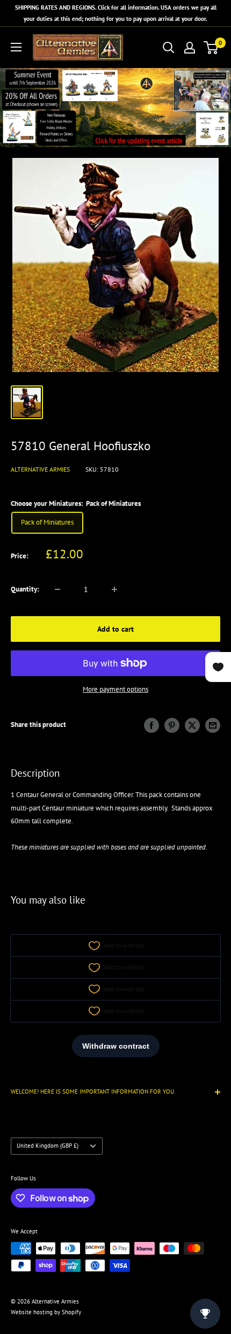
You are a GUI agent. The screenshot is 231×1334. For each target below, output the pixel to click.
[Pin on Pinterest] (171, 725)
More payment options (115, 689)
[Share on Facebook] (151, 725)
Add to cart (115, 629)
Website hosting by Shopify (46, 1312)
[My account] (189, 48)
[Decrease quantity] (57, 589)
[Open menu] (16, 47)
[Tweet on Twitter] (192, 725)
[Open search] (169, 48)
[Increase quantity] (114, 589)
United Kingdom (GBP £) (47, 1145)
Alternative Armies (40, 469)
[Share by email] (212, 725)
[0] (211, 47)
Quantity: (25, 589)
